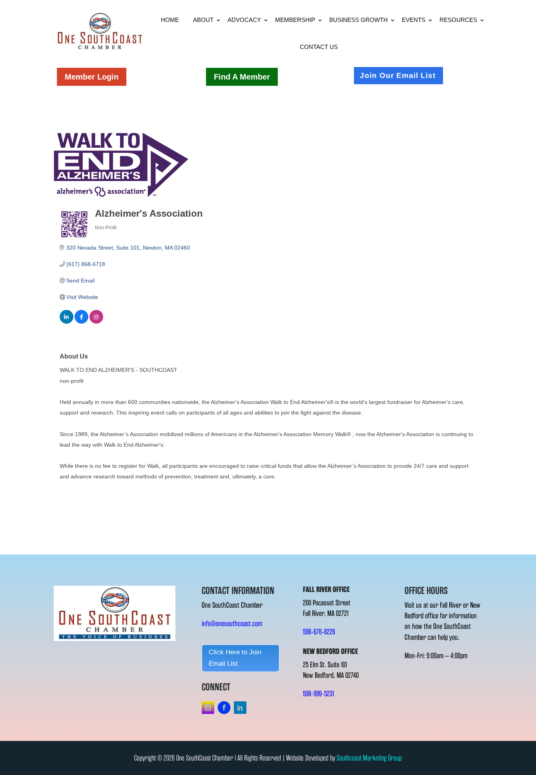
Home (170, 19)
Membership (295, 19)
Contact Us (319, 46)
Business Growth (358, 19)
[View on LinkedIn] (66, 322)
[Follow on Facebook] (224, 707)
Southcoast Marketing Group (369, 757)
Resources (458, 19)
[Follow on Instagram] (208, 707)
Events (413, 19)
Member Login (92, 76)
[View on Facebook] (81, 322)
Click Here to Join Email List (235, 657)
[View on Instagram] (96, 322)
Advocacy (244, 19)
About (203, 19)
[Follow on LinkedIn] (240, 707)
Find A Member (242, 76)
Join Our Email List (398, 75)
